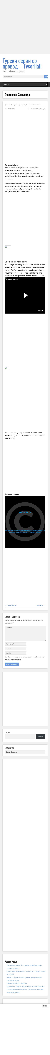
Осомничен (11, 109)
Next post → (41, 605)
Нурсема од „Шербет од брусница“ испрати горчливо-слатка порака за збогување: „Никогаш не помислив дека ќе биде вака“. (25, 989)
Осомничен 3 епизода (37, 109)
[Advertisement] (25, 28)
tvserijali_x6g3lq (12, 105)
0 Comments (37, 105)
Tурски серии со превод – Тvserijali (22, 63)
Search (7, 733)
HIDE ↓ (45, 1006)
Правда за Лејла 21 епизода (17, 983)
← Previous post (10, 605)
